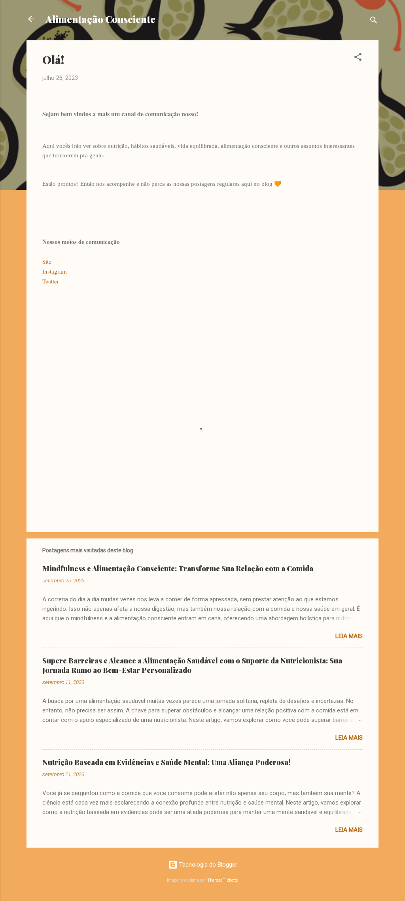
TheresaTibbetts (222, 880)
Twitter (50, 281)
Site (46, 261)
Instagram (54, 271)
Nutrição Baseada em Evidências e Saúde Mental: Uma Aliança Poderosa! (166, 762)
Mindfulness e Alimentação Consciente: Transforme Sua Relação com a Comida (177, 568)
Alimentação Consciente (100, 19)
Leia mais (349, 636)
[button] (358, 58)
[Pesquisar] (374, 21)
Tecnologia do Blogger (207, 864)
